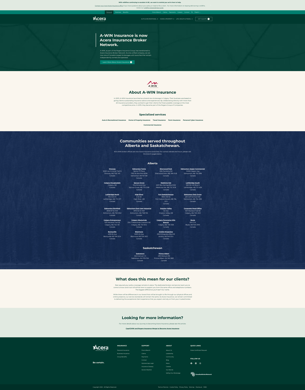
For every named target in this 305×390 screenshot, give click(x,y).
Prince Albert (164, 254)
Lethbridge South (193, 183)
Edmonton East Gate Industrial (139, 208)
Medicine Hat (166, 183)
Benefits (125, 12)
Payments (172, 12)
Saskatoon (140, 254)
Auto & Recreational (148, 19)
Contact (186, 12)
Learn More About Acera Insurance (116, 62)
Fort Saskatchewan (166, 194)
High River (139, 194)
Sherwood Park (166, 169)
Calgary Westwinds (139, 220)
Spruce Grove (139, 183)
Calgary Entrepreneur (112, 220)
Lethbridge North (112, 194)
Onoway (112, 169)
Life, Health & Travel (183, 19)
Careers (180, 12)
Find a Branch (156, 12)
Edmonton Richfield (112, 208)
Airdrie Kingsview (166, 232)
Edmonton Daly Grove (193, 194)
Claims (165, 12)
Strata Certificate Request (198, 350)
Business (118, 12)
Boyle (193, 220)
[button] (192, 12)
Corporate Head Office (193, 208)
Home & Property (166, 19)
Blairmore (139, 232)
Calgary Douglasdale (112, 183)
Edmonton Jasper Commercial (193, 169)
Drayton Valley (166, 208)
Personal (109, 12)
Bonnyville (112, 232)
